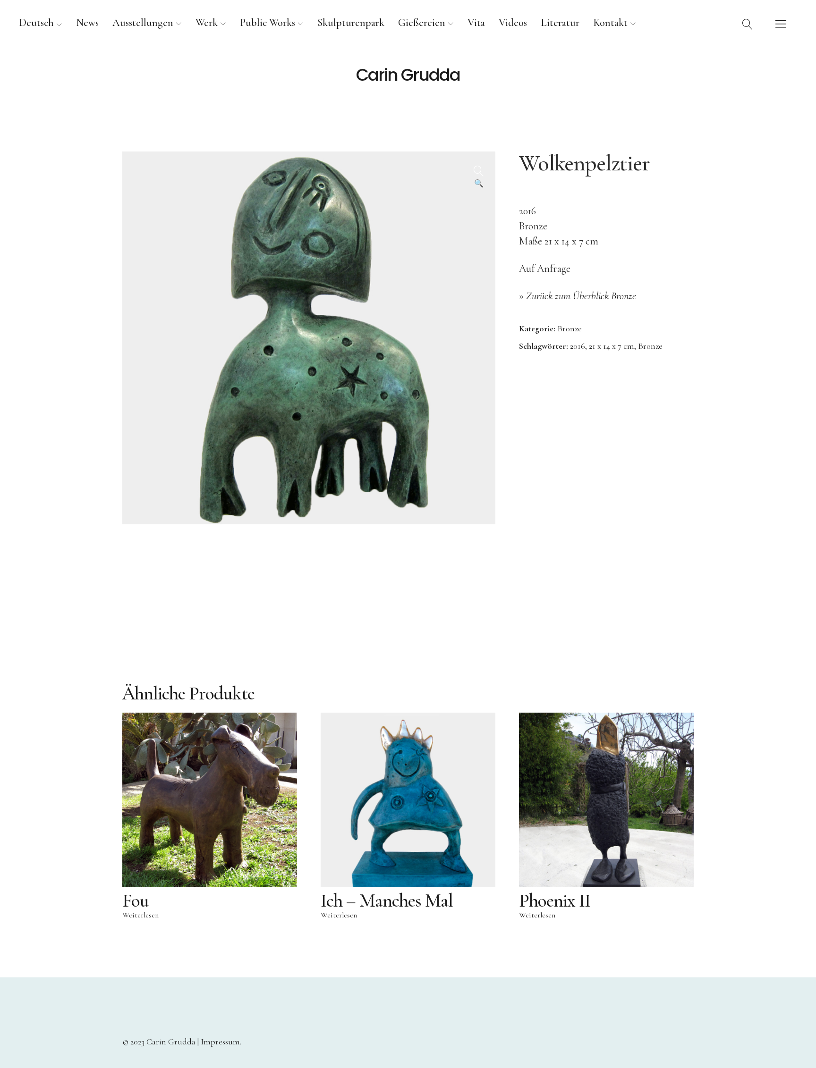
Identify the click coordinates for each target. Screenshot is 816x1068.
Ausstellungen (142, 23)
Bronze (569, 328)
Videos (513, 23)
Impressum (220, 1041)
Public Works (267, 23)
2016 (577, 346)
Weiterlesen (140, 915)
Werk (207, 23)
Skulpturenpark (350, 23)
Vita (476, 23)
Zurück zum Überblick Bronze (581, 296)
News (87, 23)
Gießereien (421, 23)
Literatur (560, 23)
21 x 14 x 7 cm (611, 346)
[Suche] (747, 23)
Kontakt (610, 23)
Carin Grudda (408, 75)
